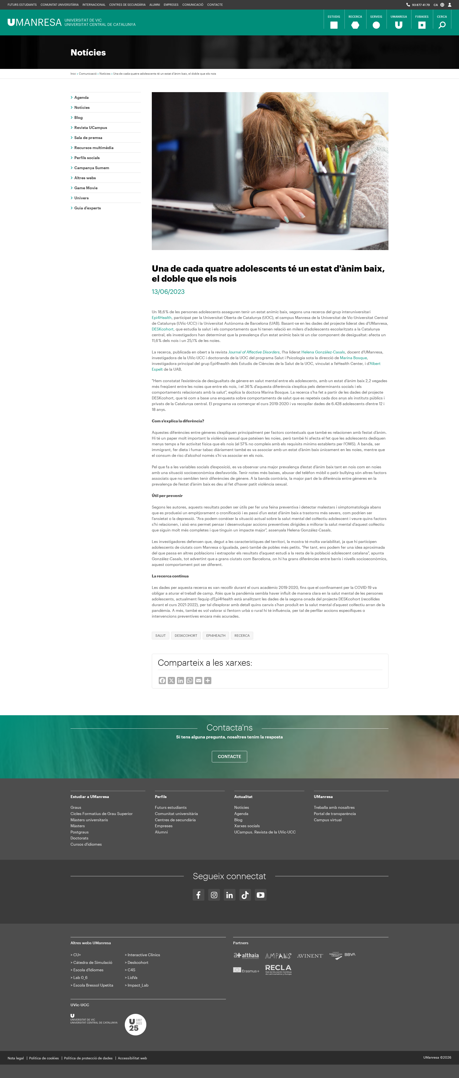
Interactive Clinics (144, 954)
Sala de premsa (88, 137)
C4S (131, 969)
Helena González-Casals (323, 352)
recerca (242, 635)
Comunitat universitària (60, 4)
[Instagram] (214, 895)
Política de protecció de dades (88, 1058)
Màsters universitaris (89, 819)
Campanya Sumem (91, 167)
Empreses (171, 4)
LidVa (132, 977)
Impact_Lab (138, 985)
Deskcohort (138, 962)
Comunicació (192, 4)
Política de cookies (44, 1058)
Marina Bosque (353, 357)
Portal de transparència (335, 813)
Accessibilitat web (132, 1058)
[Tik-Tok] (245, 895)
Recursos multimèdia (94, 147)
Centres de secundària (175, 819)
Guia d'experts (87, 208)
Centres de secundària (127, 4)
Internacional (93, 4)
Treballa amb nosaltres (334, 807)
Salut (160, 635)
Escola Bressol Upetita (93, 985)
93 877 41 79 (421, 4)
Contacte (215, 4)
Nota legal (16, 1058)
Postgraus (80, 832)
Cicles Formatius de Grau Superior (102, 813)
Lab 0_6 (80, 977)
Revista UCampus (90, 127)
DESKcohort (163, 329)
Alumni (154, 4)
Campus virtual (328, 819)
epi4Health (215, 635)
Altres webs (85, 177)
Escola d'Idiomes (88, 969)
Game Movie (86, 187)
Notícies (104, 73)
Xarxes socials (247, 825)
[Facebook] (198, 895)
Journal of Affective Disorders (254, 352)
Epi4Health (162, 317)
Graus (76, 807)
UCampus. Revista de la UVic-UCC (265, 832)
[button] (439, 5)
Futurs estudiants (22, 4)
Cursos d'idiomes (86, 844)
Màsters (78, 825)
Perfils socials (87, 157)
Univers (81, 197)
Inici (73, 73)
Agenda (81, 97)
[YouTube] (261, 895)
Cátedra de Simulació (92, 962)
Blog (78, 117)
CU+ (77, 954)
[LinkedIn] (229, 895)
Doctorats (79, 838)
